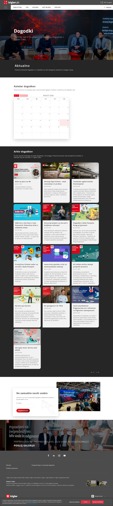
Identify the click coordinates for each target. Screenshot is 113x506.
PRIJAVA (108, 7)
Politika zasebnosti (12, 468)
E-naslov (19, 403)
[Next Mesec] (18, 95)
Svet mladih (46, 7)
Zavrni (85, 502)
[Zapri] (110, 502)
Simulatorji (17, 7)
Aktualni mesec (24, 95)
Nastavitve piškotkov (74, 502)
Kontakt (58, 7)
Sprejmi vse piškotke (98, 502)
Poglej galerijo (24, 445)
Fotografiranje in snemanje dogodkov (43, 465)
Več (18, 199)
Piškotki (8, 465)
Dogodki (35, 7)
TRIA (27, 7)
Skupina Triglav (10, 481)
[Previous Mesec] (15, 95)
